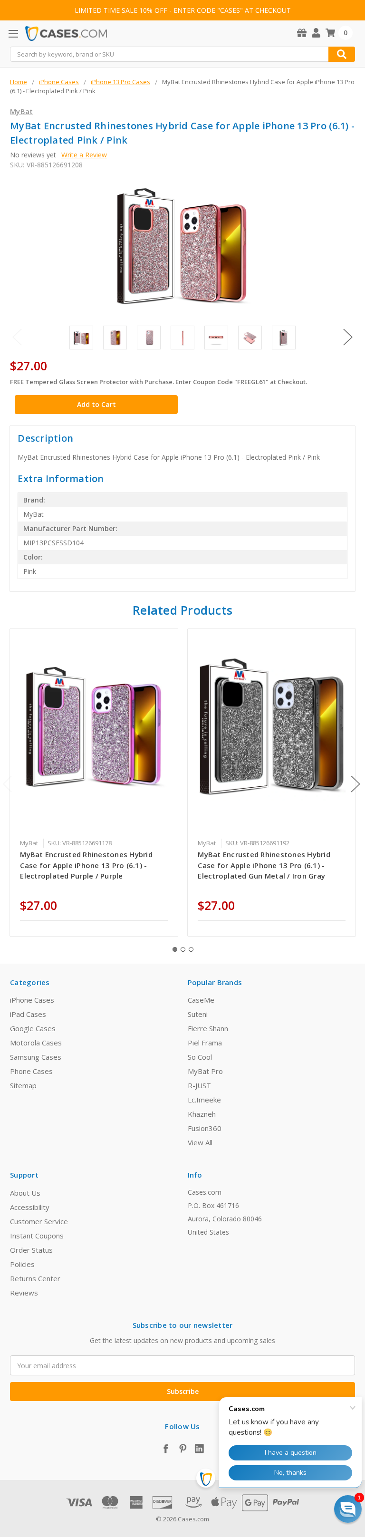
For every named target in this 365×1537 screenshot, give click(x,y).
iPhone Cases (32, 1000)
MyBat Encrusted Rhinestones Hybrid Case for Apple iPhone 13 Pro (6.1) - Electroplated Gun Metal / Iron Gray (264, 865)
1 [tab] (175, 949)
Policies (22, 1264)
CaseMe (201, 1000)
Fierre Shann (208, 1028)
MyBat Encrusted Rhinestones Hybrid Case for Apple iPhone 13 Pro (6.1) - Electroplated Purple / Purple (86, 865)
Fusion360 (204, 1128)
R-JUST (199, 1085)
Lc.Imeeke (204, 1099)
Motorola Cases (36, 1042)
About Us (25, 1193)
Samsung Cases (35, 1057)
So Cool (200, 1057)
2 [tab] (183, 949)
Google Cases (33, 1028)
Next (347, 336)
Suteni (198, 1014)
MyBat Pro (205, 1071)
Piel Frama (205, 1042)
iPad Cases (28, 1014)
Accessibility (29, 1207)
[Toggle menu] (13, 33)
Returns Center (35, 1278)
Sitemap (23, 1085)
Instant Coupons (37, 1235)
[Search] (341, 54)
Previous (17, 336)
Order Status (31, 1250)
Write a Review (84, 154)
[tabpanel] (94, 782)
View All (200, 1142)
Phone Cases (31, 1071)
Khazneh (202, 1114)
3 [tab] (191, 949)
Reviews (24, 1292)
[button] (348, 1509)
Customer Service (39, 1221)
